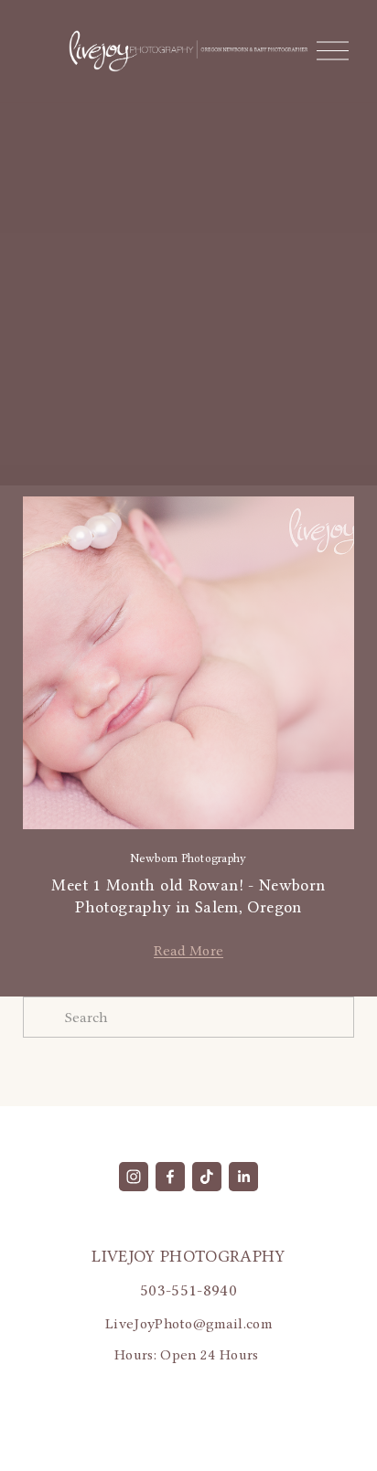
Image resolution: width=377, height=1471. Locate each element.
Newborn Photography (189, 858)
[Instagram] (133, 1176)
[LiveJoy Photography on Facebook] (170, 1176)
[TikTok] (206, 1176)
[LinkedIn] (243, 1176)
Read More (189, 950)
